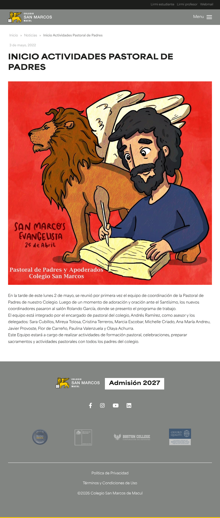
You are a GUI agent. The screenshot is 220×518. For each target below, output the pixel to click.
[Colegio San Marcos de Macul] (30, 17)
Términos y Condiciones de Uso (110, 483)
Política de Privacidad (110, 473)
